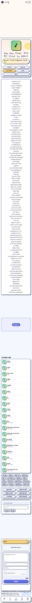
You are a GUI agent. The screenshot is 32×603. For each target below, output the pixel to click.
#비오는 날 (10, 481)
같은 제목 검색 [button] (23, 493)
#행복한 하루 (24, 475)
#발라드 (24, 478)
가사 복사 (10, 489)
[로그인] (26, 2)
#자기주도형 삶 (26, 481)
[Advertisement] (16, 21)
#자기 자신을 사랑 (10, 478)
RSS (18, 595)
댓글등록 (16, 581)
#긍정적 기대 (25, 484)
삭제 (13, 510)
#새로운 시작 (17, 475)
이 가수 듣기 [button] (9, 70)
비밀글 (27, 578)
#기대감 (3, 481)
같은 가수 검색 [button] (9, 493)
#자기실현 (11, 484)
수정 (7, 510)
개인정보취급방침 (5, 591)
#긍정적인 (18, 478)
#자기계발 (4, 475)
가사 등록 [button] (10, 496)
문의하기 (27, 592)
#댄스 (3, 478)
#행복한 (10, 475)
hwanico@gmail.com (11, 595)
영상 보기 (16, 325)
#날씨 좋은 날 (18, 484)
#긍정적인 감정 (17, 481)
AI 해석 (9, 67)
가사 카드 (23, 67)
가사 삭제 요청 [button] (23, 496)
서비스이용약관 (12, 591)
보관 (16, 74)
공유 (23, 70)
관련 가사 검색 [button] (23, 489)
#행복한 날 (4, 484)
